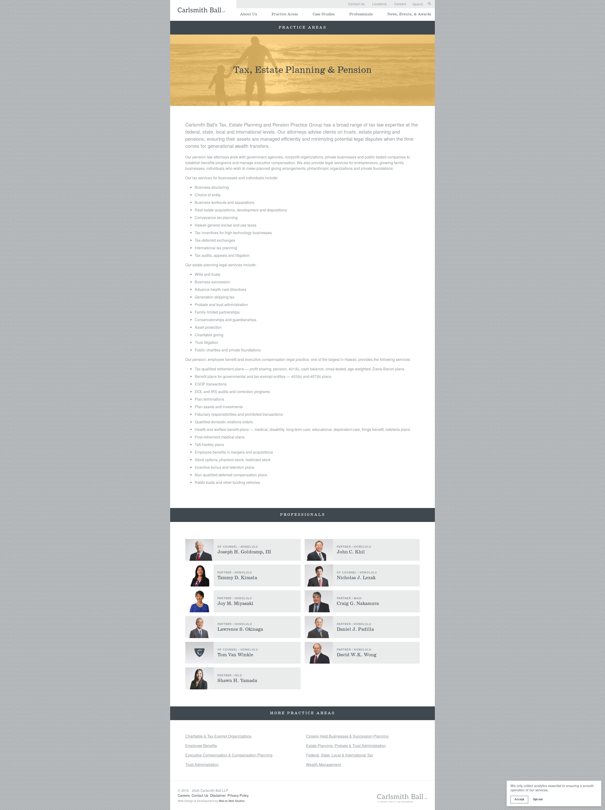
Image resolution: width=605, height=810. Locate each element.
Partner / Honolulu (354, 546)
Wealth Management (323, 764)
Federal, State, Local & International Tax (339, 755)
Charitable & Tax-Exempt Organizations (218, 736)
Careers (400, 3)
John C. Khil (351, 552)
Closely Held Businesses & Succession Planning (347, 736)
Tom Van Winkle (235, 655)
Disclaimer (218, 795)
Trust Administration (202, 764)
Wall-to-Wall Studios (232, 801)
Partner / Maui (349, 598)
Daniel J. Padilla (355, 629)
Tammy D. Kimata (237, 578)
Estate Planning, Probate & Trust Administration (346, 745)
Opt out (538, 799)
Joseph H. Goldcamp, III (244, 552)
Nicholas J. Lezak (356, 578)
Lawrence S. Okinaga (240, 629)
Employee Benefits (201, 745)
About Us (248, 14)
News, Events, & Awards (409, 14)
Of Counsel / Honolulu (237, 546)
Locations (379, 3)
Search (417, 4)
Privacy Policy (238, 795)
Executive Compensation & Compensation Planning (228, 755)
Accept (519, 799)
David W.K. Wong (357, 655)
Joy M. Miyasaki (235, 603)
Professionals (361, 14)
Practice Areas (285, 14)
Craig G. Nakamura (358, 603)
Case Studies (324, 14)
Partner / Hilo (229, 675)
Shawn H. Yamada (237, 681)
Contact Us (356, 3)
